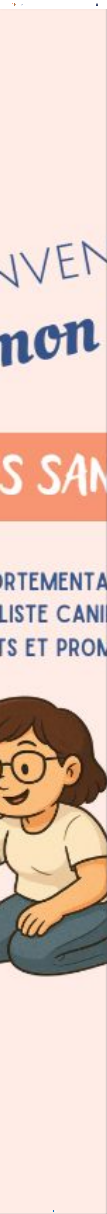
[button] (8, 607)
